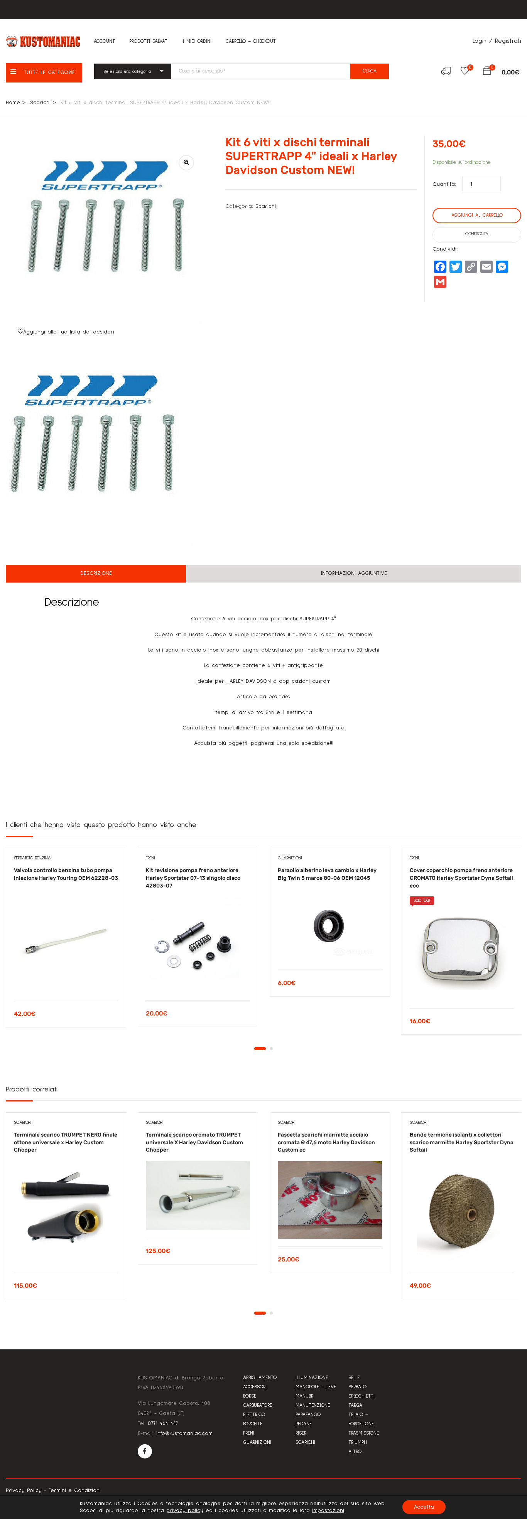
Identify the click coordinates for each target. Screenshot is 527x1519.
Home (13, 102)
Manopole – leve (316, 1386)
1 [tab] (260, 1048)
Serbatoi (358, 1386)
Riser (301, 1433)
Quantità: (444, 184)
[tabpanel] (66, 943)
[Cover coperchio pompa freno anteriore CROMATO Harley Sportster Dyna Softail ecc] (462, 948)
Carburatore (257, 1405)
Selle (354, 1377)
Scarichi (40, 102)
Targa (355, 1405)
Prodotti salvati (149, 41)
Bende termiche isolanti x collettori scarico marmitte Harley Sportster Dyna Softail (461, 1142)
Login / (482, 41)
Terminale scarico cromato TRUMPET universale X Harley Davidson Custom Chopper (194, 1142)
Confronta (476, 234)
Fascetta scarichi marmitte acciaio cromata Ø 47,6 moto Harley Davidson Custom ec (326, 1142)
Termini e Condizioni (75, 1490)
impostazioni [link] (328, 1510)
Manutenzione (313, 1405)
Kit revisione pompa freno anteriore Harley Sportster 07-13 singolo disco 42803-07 (193, 878)
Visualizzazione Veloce (66, 981)
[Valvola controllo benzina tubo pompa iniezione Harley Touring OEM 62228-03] (66, 941)
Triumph (357, 1442)
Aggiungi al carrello (477, 215)
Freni (150, 858)
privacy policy (184, 1510)
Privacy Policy (24, 1490)
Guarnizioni (290, 858)
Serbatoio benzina (32, 858)
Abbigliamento (260, 1377)
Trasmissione (363, 1433)
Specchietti (361, 1396)
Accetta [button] (424, 1507)
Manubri (305, 1396)
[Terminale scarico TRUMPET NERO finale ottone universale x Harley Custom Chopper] (66, 1213)
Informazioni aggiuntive (354, 573)
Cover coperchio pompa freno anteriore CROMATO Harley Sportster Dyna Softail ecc (461, 878)
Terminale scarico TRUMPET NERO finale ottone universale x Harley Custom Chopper (65, 1142)
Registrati (508, 41)
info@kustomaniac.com (184, 1433)
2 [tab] (271, 1048)
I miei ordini (197, 41)
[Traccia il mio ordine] (446, 72)
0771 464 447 (163, 1423)
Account (104, 41)
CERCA (370, 71)
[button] (487, 72)
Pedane (304, 1423)
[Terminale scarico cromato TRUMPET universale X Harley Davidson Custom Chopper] (198, 1195)
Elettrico (254, 1414)
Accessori (255, 1386)
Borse (249, 1396)
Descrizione (96, 573)
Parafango (308, 1414)
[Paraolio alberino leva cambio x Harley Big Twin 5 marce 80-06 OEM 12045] (330, 925)
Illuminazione (312, 1377)
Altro (354, 1451)
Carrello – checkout (251, 41)
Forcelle (252, 1423)
